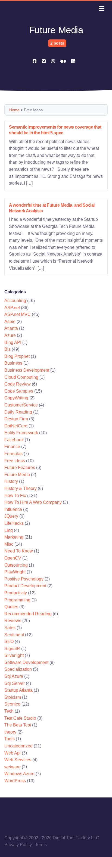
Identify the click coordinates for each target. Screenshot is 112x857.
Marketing (13, 537)
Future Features (19, 467)
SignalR (12, 648)
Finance (12, 446)
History (11, 481)
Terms (41, 844)
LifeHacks (14, 523)
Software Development (26, 662)
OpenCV (12, 558)
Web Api (12, 753)
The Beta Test (17, 725)
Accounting (15, 300)
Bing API (12, 342)
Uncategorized (18, 746)
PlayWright (15, 572)
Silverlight (14, 655)
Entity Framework (21, 432)
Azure (10, 335)
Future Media (17, 474)
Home (14, 110)
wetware (12, 767)
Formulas (13, 453)
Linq (8, 530)
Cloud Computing (21, 377)
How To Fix (15, 495)
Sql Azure (13, 676)
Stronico (12, 704)
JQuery (11, 516)
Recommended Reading (28, 613)
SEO (9, 641)
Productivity (15, 593)
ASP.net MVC (17, 314)
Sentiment (14, 634)
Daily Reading (18, 412)
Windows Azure (19, 773)
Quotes (11, 606)
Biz (7, 349)
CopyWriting (16, 398)
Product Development (25, 585)
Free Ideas (14, 460)
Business (13, 363)
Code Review (17, 384)
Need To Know (18, 551)
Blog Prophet (17, 356)
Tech (9, 711)
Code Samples (18, 391)
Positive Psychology (23, 579)
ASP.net (12, 307)
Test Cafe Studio (20, 718)
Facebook (14, 439)
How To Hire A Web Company (33, 502)
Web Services (17, 759)
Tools (9, 739)
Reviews (12, 620)
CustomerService (21, 405)
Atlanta (11, 328)
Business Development (26, 370)
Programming (17, 600)
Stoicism (12, 697)
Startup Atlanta (18, 690)
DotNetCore (15, 426)
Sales (9, 627)
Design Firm (16, 419)
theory (10, 732)
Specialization (18, 669)
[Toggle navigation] (101, 8)
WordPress (15, 780)
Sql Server (14, 683)
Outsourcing (16, 565)
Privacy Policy (18, 844)
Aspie (9, 321)
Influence (13, 509)
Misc (8, 544)
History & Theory (20, 488)
